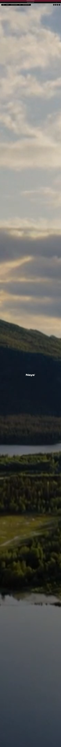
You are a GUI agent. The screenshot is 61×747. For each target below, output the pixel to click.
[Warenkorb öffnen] (57, 5)
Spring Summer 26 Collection (30, 0)
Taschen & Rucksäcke (14, 4)
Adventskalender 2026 (26, 4)
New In (20, 4)
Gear (3, 4)
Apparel (7, 4)
